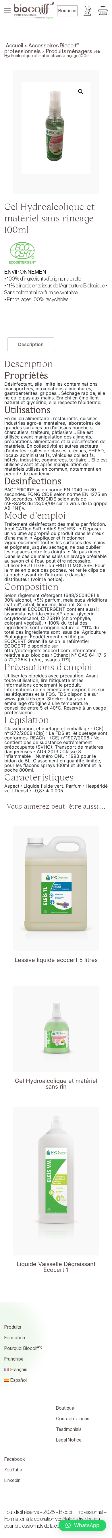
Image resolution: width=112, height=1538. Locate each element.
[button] (82, 1525)
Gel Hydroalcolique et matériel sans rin (56, 1084)
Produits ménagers (69, 51)
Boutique (67, 11)
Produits (12, 1327)
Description (31, 344)
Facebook (14, 1459)
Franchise (14, 1359)
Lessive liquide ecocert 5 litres (56, 960)
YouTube (13, 1470)
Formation (14, 1338)
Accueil (14, 45)
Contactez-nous (72, 1419)
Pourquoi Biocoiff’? (23, 1348)
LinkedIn (12, 1480)
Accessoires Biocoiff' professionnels (41, 48)
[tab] (30, 344)
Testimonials (69, 1429)
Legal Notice (69, 1440)
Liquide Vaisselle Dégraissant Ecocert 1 (56, 1267)
